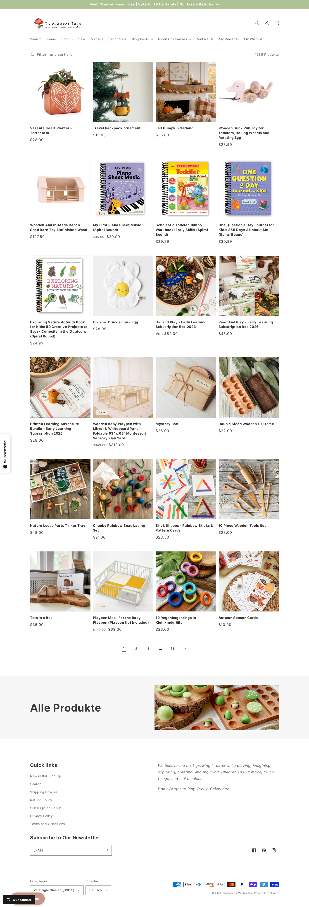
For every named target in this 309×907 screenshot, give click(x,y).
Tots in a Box (41, 618)
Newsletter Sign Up (45, 776)
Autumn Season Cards (238, 618)
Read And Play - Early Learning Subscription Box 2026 (246, 324)
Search (35, 784)
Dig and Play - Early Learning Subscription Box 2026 (181, 324)
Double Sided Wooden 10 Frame (246, 424)
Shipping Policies (43, 792)
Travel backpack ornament (117, 128)
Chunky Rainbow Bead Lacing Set (119, 528)
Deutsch (95, 890)
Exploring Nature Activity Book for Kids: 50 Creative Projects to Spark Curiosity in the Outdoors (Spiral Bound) (59, 329)
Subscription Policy (45, 808)
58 (173, 648)
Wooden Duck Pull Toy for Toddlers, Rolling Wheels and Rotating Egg (244, 133)
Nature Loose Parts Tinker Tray (58, 526)
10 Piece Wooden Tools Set (242, 526)
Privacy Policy (41, 816)
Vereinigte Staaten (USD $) (54, 890)
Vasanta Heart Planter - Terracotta (51, 130)
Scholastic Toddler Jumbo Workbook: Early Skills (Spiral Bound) (182, 230)
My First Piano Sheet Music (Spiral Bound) (117, 227)
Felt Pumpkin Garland (175, 128)
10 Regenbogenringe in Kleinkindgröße (176, 620)
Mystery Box (167, 424)
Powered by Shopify (266, 893)
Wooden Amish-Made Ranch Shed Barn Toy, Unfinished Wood (58, 227)
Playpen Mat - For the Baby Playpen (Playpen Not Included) (121, 620)
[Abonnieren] (107, 850)
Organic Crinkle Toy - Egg (115, 322)
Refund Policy (41, 800)
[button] (67, 39)
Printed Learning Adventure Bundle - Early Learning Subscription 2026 (54, 428)
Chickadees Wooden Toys (238, 893)
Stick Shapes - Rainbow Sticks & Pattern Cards (184, 528)
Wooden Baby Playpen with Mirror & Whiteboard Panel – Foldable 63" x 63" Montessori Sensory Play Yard (119, 431)
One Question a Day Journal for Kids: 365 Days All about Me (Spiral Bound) (246, 230)
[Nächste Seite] (185, 648)
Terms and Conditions (47, 824)
